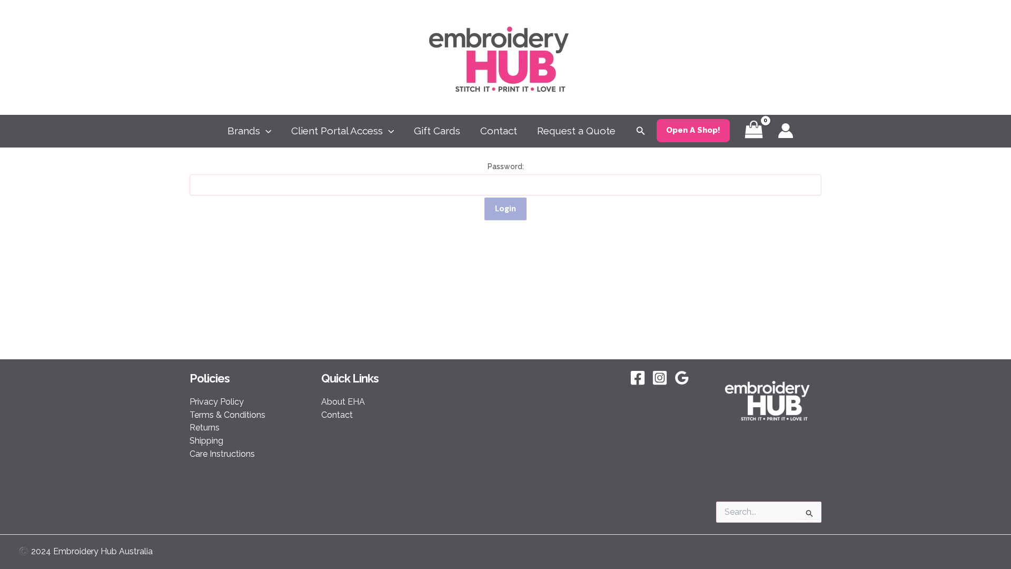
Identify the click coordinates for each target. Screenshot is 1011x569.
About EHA (343, 402)
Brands (243, 130)
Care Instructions (222, 454)
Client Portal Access (337, 130)
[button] (265, 130)
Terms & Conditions (227, 415)
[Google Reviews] (682, 378)
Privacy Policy (217, 402)
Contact (498, 130)
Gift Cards (437, 130)
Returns (205, 428)
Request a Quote (576, 130)
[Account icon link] (786, 131)
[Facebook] (638, 378)
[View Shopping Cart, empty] (754, 131)
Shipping (206, 441)
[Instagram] (660, 378)
